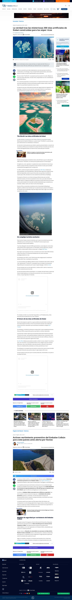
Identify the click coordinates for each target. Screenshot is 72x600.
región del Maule (45, 480)
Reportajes (4, 585)
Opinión (34, 9)
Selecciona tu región (8, 1)
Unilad (49, 265)
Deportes (25, 9)
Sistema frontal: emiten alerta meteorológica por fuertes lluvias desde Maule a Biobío (40, 511)
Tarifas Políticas (5, 592)
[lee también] (22, 154)
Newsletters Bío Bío (38, 1)
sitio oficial (21, 341)
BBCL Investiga (40, 9)
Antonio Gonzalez (20, 442)
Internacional (14, 9)
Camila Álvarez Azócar (18, 33)
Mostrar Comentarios (33, 399)
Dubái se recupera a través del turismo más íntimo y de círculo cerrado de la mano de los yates (39, 153)
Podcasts (4, 9)
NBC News (42, 169)
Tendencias (30, 9)
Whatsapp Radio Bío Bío (64, 593)
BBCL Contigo (46, 9)
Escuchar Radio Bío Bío (63, 1)
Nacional (8, 9)
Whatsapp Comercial (44, 593)
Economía (20, 9)
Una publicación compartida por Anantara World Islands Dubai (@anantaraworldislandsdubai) (34, 310)
